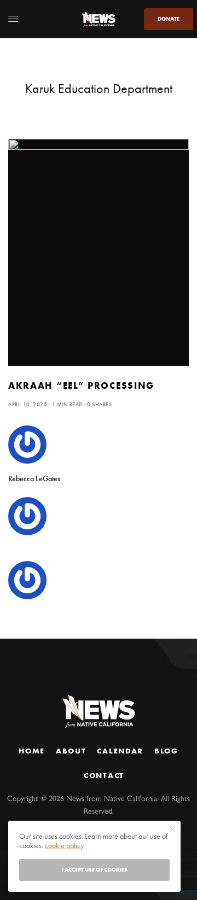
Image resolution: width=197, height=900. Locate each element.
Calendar (120, 751)
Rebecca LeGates (34, 478)
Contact (104, 775)
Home (32, 751)
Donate (168, 18)
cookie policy (64, 845)
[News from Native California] (98, 19)
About (71, 751)
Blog (166, 751)
